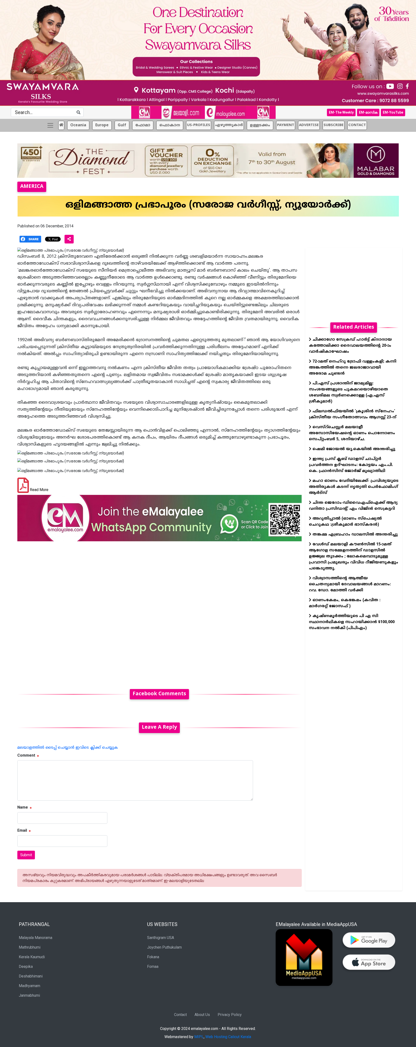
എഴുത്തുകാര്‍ (229, 125)
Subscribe (334, 125)
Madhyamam (29, 985)
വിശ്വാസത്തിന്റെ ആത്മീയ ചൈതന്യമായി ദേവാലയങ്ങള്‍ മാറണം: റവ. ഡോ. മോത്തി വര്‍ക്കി (350, 584)
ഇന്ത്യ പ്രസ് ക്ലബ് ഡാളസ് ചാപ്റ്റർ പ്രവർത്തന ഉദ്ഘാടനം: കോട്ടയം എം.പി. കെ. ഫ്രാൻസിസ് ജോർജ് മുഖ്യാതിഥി (351, 465)
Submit (26, 855)
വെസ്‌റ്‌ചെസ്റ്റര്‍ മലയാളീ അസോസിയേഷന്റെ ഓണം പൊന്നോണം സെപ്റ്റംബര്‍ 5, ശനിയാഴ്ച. (352, 433)
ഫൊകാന (169, 125)
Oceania (78, 125)
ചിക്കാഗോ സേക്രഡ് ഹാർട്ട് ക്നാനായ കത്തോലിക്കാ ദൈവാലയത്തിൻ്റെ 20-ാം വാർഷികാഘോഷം (350, 345)
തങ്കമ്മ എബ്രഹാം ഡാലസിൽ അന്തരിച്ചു (354, 534)
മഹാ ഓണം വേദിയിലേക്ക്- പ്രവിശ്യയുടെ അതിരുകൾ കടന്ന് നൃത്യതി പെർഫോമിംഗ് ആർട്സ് (353, 487)
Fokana (153, 957)
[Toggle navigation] (50, 125)
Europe (102, 125)
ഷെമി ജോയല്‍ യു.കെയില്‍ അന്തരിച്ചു (353, 449)
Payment (285, 125)
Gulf (122, 125)
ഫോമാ (142, 125)
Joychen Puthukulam (164, 947)
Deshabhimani (31, 976)
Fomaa (152, 966)
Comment (26, 755)
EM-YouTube (393, 112)
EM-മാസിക (368, 112)
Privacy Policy (230, 1014)
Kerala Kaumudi (32, 957)
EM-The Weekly (341, 112)
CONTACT (357, 125)
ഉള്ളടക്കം (260, 125)
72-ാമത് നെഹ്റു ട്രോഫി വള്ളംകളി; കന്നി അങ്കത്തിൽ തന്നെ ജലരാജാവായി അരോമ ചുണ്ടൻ (352, 367)
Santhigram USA (160, 937)
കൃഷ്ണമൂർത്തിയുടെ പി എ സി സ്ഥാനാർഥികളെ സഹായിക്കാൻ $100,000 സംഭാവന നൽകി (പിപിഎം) (352, 622)
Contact (180, 1014)
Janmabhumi (29, 995)
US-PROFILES (198, 125)
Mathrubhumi (29, 947)
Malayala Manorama (35, 937)
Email (22, 830)
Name (22, 807)
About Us (202, 1014)
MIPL (199, 1036)
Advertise (309, 125)
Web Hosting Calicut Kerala (228, 1036)
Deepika (26, 966)
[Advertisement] (159, 612)
